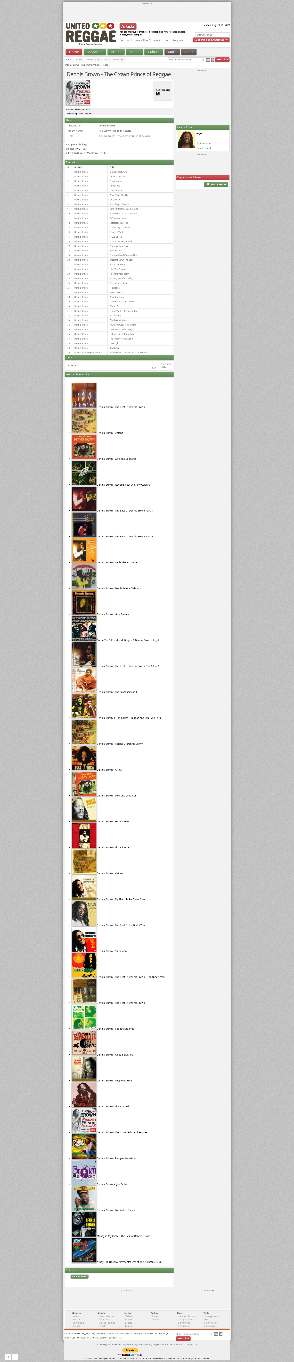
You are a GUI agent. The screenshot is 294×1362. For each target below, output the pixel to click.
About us (81, 1337)
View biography (204, 143)
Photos (129, 1319)
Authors (76, 1326)
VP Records (73, 365)
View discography (205, 148)
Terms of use (69, 1337)
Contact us (91, 1337)
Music (128, 1322)
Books (155, 1316)
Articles (76, 1319)
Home (74, 51)
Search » (222, 59)
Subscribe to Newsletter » (211, 39)
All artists (104, 1319)
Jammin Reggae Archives (104, 1358)
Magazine (94, 51)
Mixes (128, 1326)
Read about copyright (159, 1333)
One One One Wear (201, 1358)
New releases (106, 1316)
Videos (129, 1316)
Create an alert (79, 1276)
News (75, 1316)
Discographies (93, 59)
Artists (116, 51)
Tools (189, 51)
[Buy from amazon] (158, 93)
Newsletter (210, 1322)
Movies (156, 1319)
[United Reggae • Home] (91, 41)
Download (78, 1322)
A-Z (120, 1337)
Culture (153, 51)
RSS (206, 1319)
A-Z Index (183, 1326)
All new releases (216, 184)
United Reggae (81, 1333)
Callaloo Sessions (188, 1316)
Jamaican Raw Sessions (127, 1358)
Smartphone (211, 1316)
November (118, 59)
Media (134, 51)
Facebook (209, 1326)
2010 (106, 59)
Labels (102, 1326)
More (172, 51)
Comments (184, 1322)
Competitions (185, 1319)
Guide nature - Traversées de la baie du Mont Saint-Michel (164, 1358)
